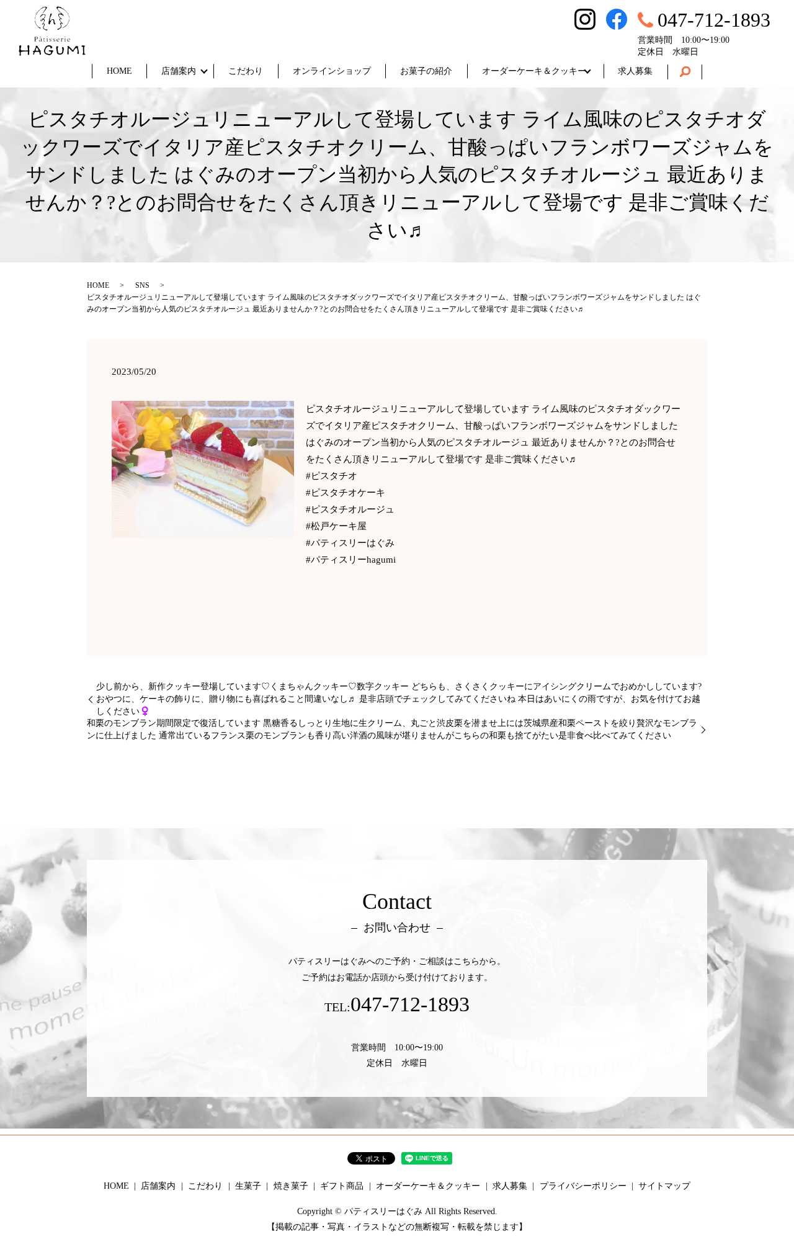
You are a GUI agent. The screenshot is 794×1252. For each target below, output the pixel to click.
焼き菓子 (291, 1186)
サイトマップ (664, 1186)
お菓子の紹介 (426, 71)
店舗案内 (178, 71)
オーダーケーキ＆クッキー (534, 71)
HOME (119, 71)
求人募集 (635, 71)
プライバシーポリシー (583, 1186)
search (684, 72)
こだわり (245, 71)
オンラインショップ (332, 71)
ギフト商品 (342, 1186)
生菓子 (248, 1186)
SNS (142, 285)
